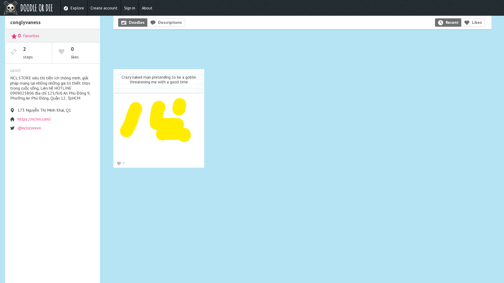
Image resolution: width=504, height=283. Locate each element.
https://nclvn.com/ (34, 119)
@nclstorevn (29, 127)
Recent (452, 22)
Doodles (137, 22)
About (147, 7)
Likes (477, 22)
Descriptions (170, 22)
